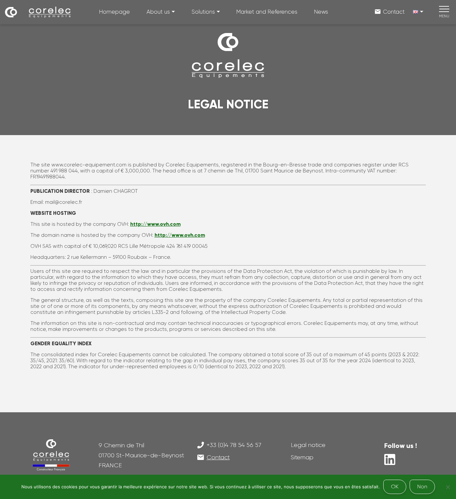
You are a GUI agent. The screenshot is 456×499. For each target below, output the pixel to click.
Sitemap (302, 457)
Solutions (203, 11)
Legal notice (308, 445)
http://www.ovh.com (155, 224)
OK (395, 486)
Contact (394, 11)
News (321, 11)
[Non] (447, 487)
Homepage (114, 11)
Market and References (266, 11)
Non (422, 486)
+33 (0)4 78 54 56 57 (234, 445)
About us (158, 11)
